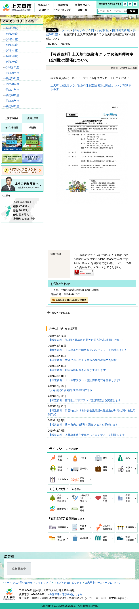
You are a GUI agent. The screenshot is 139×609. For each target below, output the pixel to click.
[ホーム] (65, 30)
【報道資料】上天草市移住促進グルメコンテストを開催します (87, 434)
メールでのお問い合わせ (18, 582)
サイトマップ (43, 582)
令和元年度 (12, 67)
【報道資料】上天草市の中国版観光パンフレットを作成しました (88, 349)
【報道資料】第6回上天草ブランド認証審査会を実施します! (85, 400)
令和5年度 (11, 44)
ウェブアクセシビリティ (68, 582)
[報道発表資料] (121, 30)
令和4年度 (11, 50)
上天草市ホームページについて (102, 582)
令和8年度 (11, 28)
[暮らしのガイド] (83, 30)
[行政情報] (103, 30)
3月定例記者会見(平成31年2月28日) (70, 390)
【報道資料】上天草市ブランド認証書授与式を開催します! (85, 380)
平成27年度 (12, 89)
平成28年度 (12, 84)
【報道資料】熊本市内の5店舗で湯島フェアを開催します (84, 424)
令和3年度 (11, 56)
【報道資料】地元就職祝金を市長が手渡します (77, 370)
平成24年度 (12, 106)
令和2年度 (11, 61)
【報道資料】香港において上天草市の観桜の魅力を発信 (83, 360)
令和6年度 (11, 39)
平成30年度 (12, 72)
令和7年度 (11, 33)
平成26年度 (12, 95)
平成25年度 (12, 100)
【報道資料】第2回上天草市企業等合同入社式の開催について (86, 339)
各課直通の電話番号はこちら (65, 594)
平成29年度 (12, 78)
